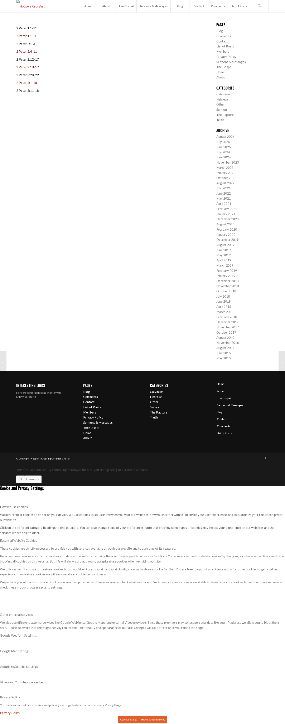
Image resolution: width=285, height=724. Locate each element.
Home (220, 72)
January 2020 (225, 234)
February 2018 (226, 317)
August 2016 (225, 348)
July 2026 (223, 142)
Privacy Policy (226, 56)
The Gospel (224, 67)
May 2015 (223, 358)
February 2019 (226, 270)
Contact (222, 41)
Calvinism (223, 94)
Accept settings (128, 719)
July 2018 (223, 296)
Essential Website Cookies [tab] (18, 540)
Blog (219, 31)
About (220, 77)
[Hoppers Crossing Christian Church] (35, 6)
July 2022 (223, 188)
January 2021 (225, 214)
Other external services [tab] (16, 614)
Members (222, 51)
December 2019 (227, 239)
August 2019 (225, 245)
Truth (220, 120)
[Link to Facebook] (265, 458)
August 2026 (225, 136)
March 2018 (224, 312)
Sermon (221, 109)
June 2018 (223, 301)
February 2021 (226, 209)
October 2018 (226, 291)
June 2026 (223, 147)
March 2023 (224, 167)
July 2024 (223, 152)
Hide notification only (153, 719)
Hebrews (222, 99)
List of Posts (225, 46)
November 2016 (227, 342)
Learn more (32, 479)
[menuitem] (87, 6)
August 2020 (225, 224)
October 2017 (226, 332)
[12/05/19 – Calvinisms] (3, 362)
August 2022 (225, 183)
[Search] (259, 6)
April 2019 (223, 260)
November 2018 (227, 286)
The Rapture (225, 115)
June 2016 (223, 353)
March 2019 (224, 265)
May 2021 (223, 198)
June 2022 (223, 193)
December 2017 (227, 322)
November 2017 (227, 327)
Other (220, 104)
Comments (223, 36)
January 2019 (225, 276)
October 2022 (226, 178)
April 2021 (223, 203)
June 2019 (223, 250)
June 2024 (223, 157)
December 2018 (227, 281)
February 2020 (226, 229)
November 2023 (227, 162)
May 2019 (223, 255)
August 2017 (225, 337)
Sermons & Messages (231, 62)
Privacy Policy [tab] (10, 697)
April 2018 (223, 306)
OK (20, 479)
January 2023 (225, 173)
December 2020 (227, 219)
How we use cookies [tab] (14, 507)
